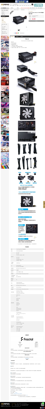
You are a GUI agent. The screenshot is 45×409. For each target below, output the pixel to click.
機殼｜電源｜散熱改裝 (5, 10)
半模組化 (3, 20)
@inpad (16, 392)
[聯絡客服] (44, 205)
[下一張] (27, 30)
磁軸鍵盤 (32, 5)
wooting (11, 5)
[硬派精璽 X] (40, 407)
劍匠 (26, 5)
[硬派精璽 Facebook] (42, 407)
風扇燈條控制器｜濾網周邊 (4, 30)
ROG (15, 5)
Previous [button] (1, 1)
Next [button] (42, 1)
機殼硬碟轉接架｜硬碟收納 (4, 33)
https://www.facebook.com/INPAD (18, 393)
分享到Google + (16, 33)
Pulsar (24, 5)
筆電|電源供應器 (3, 16)
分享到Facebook (15, 33)
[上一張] (10, 30)
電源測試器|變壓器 (4, 22)
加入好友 (43, 403)
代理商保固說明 (27, 358)
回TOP (27, 400)
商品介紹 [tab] (12, 36)
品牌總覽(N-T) (3, 13)
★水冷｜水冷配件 (4, 26)
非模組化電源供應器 (4, 17)
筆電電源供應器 (3, 21)
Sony (30, 5)
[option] (21, 1)
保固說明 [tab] (22, 36)
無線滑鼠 (13, 5)
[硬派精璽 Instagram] (41, 407)
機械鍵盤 (17, 5)
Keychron (20, 5)
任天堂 (28, 5)
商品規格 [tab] (17, 36)
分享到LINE (18, 33)
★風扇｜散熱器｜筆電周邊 (4, 25)
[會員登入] (44, 202)
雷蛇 (22, 5)
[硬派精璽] (5, 5)
